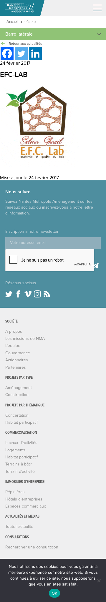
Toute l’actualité (19, 526)
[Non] (99, 580)
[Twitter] (21, 53)
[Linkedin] (35, 53)
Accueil (12, 21)
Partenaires (15, 367)
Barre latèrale (19, 34)
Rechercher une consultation (31, 547)
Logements (15, 450)
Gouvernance (17, 352)
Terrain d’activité (20, 471)
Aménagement (18, 387)
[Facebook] (7, 53)
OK (54, 593)
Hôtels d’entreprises (23, 499)
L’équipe (12, 345)
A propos (13, 331)
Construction (17, 394)
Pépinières (15, 491)
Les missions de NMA (25, 338)
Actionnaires (16, 359)
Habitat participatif (21, 422)
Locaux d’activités (21, 442)
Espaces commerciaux (25, 506)
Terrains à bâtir (18, 464)
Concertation (17, 415)
